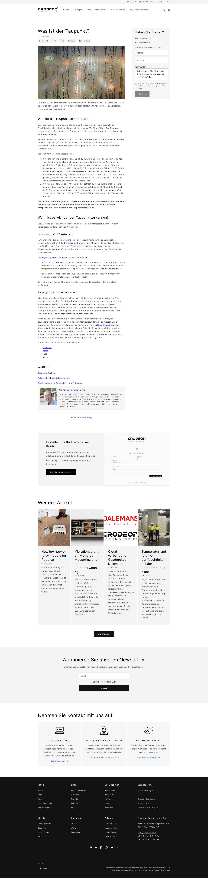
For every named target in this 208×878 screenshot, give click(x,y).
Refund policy (110, 832)
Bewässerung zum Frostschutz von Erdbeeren (60, 383)
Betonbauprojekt (60, 328)
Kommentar (140, 67)
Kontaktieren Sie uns (147, 757)
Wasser (74, 824)
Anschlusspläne (144, 803)
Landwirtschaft (44, 824)
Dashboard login (45, 803)
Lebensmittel (43, 832)
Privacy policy (110, 836)
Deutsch (43, 869)
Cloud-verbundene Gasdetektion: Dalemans (119, 558)
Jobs (106, 803)
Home (40, 791)
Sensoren (75, 795)
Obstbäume (69, 243)
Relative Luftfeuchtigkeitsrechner (54, 378)
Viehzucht (42, 836)
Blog (151, 2)
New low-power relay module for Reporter (53, 556)
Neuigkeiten (109, 795)
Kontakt (41, 799)
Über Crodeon (110, 791)
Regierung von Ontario (53, 257)
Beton (45, 350)
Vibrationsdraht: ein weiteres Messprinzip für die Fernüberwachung (87, 562)
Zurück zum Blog (83, 417)
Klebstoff (47, 347)
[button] (67, 9)
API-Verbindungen (145, 791)
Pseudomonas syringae (49, 249)
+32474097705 (142, 42)
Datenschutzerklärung (148, 86)
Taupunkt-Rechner (47, 373)
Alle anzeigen (104, 634)
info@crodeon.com (147, 832)
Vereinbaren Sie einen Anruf (102, 757)
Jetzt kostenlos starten (61, 472)
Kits (72, 807)
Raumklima (75, 832)
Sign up (104, 688)
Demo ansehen (58, 761)
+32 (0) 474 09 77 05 (148, 836)
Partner (107, 799)
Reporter (75, 799)
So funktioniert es (78, 791)
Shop (40, 795)
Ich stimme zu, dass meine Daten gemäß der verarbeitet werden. (152, 86)
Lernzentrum (131, 2)
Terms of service (111, 824)
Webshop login (44, 807)
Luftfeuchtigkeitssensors (107, 325)
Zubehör (74, 803)
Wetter (74, 828)
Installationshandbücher (148, 807)
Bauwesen (42, 828)
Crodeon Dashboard (146, 799)
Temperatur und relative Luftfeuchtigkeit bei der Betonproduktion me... (153, 562)
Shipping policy (111, 828)
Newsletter (143, 2)
